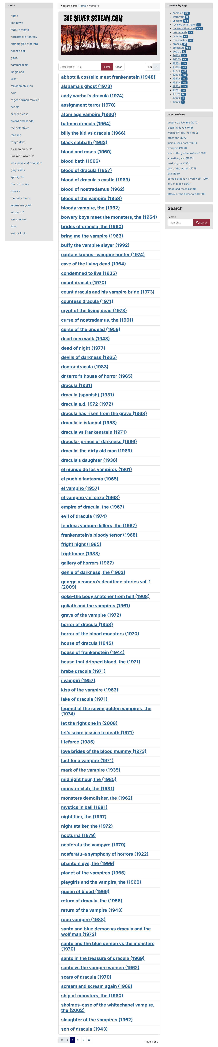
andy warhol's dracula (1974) (92, 95)
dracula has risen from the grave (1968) (104, 413)
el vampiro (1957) (80, 488)
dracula (177, 43)
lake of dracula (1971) (84, 699)
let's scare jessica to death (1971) (97, 732)
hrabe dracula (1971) (83, 671)
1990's (176, 63)
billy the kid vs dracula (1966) (93, 133)
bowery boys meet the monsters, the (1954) (109, 217)
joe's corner (18, 219)
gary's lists (18, 170)
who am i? (17, 212)
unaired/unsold (20, 156)
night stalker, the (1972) (87, 826)
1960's (176, 74)
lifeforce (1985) (78, 742)
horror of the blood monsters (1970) (100, 633)
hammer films (19, 65)
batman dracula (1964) (86, 123)
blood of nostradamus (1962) (93, 189)
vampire (177, 20)
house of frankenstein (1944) (93, 652)
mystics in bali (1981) (84, 807)
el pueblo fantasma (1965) (89, 479)
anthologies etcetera (24, 43)
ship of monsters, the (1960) (92, 995)
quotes (15, 191)
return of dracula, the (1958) (91, 900)
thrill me (16, 135)
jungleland (17, 72)
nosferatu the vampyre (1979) (93, 844)
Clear (118, 66)
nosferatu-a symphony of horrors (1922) (105, 854)
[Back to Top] (212, 1041)
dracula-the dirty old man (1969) (96, 450)
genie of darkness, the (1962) (93, 572)
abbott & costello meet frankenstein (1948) (108, 77)
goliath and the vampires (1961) (95, 605)
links (14, 226)
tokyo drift (18, 142)
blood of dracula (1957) (86, 170)
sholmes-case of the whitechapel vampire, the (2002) (107, 1007)
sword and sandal (22, 121)
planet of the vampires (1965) (93, 873)
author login (18, 233)
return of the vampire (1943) (92, 910)
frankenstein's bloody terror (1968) (99, 535)
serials (15, 107)
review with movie (184, 28)
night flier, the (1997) (84, 816)
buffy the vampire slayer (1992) (95, 245)
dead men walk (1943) (85, 338)
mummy (177, 36)
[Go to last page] (89, 1040)
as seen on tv (19, 149)
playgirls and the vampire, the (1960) (101, 882)
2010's (176, 55)
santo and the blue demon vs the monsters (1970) (107, 946)
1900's (176, 97)
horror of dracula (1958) (87, 624)
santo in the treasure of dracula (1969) (103, 958)
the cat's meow (21, 198)
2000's (177, 59)
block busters (20, 184)
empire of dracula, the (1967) (92, 507)
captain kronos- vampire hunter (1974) (103, 254)
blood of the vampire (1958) (91, 198)
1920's (176, 90)
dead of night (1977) (83, 348)
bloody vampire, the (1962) (90, 208)
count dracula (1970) (83, 282)
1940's (176, 82)
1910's (176, 94)
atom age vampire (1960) (88, 114)
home (14, 15)
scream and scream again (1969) (96, 986)
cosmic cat (18, 50)
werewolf (178, 16)
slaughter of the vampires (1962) (97, 1019)
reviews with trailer (184, 24)
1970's (176, 70)
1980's (176, 67)
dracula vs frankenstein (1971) (94, 432)
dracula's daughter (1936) (89, 460)
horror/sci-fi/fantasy (24, 36)
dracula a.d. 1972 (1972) (87, 404)
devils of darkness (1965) (89, 357)
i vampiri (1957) (78, 680)
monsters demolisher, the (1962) (96, 798)
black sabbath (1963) (84, 142)
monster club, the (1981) (87, 788)
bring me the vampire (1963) (92, 236)
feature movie (20, 29)
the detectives (20, 128)
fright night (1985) (81, 544)
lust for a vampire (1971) (87, 760)
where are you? (21, 205)
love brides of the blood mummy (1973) (104, 751)
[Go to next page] (83, 1040)
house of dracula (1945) (87, 643)
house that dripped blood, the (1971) (100, 662)
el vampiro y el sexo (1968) (90, 497)
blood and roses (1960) (86, 151)
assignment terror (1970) (88, 105)
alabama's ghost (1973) (86, 86)
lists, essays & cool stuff (26, 163)
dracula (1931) (76, 385)
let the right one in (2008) (89, 723)
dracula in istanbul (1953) (89, 422)
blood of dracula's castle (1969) (95, 179)
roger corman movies (25, 100)
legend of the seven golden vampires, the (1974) (106, 711)
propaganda (180, 32)
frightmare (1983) (80, 553)
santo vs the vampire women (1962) (100, 967)
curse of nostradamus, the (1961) (97, 320)
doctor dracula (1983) (85, 366)
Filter (107, 66)
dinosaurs (178, 47)
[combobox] (181, 222)
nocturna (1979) (78, 835)
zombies (178, 13)
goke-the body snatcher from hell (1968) (105, 596)
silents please (19, 114)
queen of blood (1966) (85, 891)
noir (13, 93)
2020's (177, 51)
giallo (14, 57)
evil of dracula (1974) (84, 516)
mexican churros (22, 86)
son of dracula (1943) (84, 1029)
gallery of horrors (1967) (87, 563)
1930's (176, 86)
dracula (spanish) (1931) (87, 394)
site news (17, 22)
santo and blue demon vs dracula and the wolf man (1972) (106, 931)
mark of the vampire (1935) (90, 770)
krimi (14, 79)
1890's (176, 101)
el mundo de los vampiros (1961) (96, 469)
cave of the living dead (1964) (93, 264)
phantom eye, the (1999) (87, 863)
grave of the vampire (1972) (91, 615)
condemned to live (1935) (89, 273)
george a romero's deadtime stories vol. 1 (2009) (106, 584)
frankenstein (180, 40)
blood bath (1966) (80, 161)
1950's (176, 78)
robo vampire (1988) (83, 919)
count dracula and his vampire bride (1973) (107, 292)
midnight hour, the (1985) (89, 779)
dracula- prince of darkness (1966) (99, 441)
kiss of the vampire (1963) (89, 690)
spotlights (17, 177)
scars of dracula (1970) (86, 977)
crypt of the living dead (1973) (94, 310)
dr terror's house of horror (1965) (97, 376)
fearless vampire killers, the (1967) (99, 525)
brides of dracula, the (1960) (92, 226)
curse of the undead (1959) (90, 329)
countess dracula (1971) (87, 301)
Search (172, 217)
